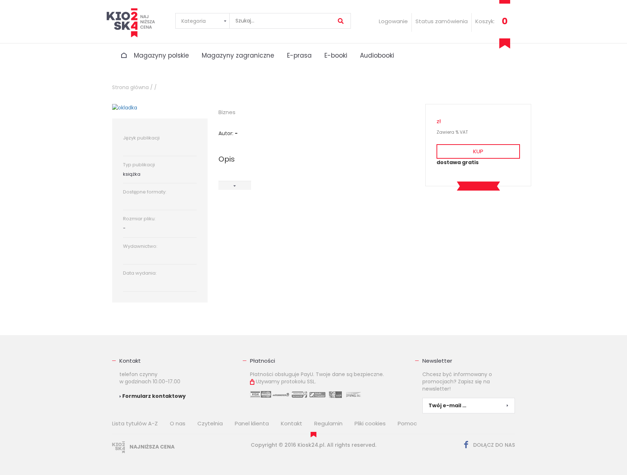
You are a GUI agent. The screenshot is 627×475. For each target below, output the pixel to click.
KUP (478, 151)
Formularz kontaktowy (153, 396)
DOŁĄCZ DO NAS (493, 445)
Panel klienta (252, 423)
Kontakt (130, 360)
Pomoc (407, 423)
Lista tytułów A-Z (135, 423)
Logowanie (393, 21)
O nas (177, 423)
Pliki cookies (370, 423)
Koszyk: (485, 21)
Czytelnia (210, 423)
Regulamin (328, 423)
